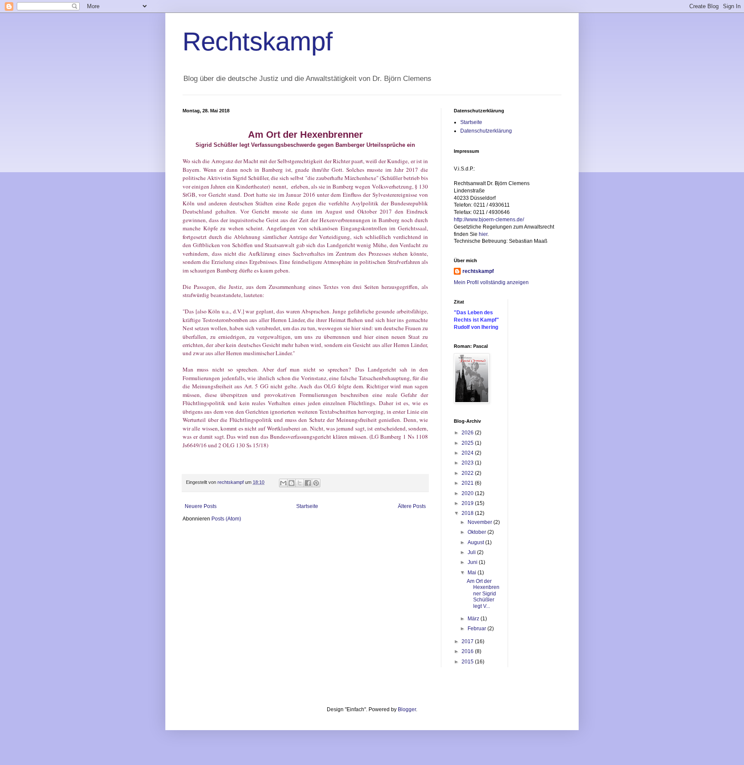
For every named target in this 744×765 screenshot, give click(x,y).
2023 (468, 463)
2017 (468, 641)
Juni (473, 562)
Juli (472, 552)
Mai (472, 573)
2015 (468, 662)
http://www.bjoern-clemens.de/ (489, 220)
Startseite (307, 506)
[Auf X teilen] (299, 483)
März (474, 619)
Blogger (407, 709)
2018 (468, 513)
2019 (468, 503)
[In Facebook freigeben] (308, 483)
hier (483, 234)
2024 (468, 453)
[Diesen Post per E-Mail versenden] (283, 483)
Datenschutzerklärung (486, 131)
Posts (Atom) (226, 519)
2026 (468, 433)
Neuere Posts (201, 506)
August (476, 542)
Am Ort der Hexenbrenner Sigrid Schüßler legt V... (483, 593)
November (480, 522)
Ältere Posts (412, 506)
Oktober (477, 532)
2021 (468, 483)
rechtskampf (478, 271)
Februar (477, 629)
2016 (468, 651)
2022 (468, 473)
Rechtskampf (258, 41)
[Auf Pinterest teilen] (316, 483)
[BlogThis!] (291, 483)
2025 (468, 443)
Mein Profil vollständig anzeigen (491, 282)
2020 (468, 493)
